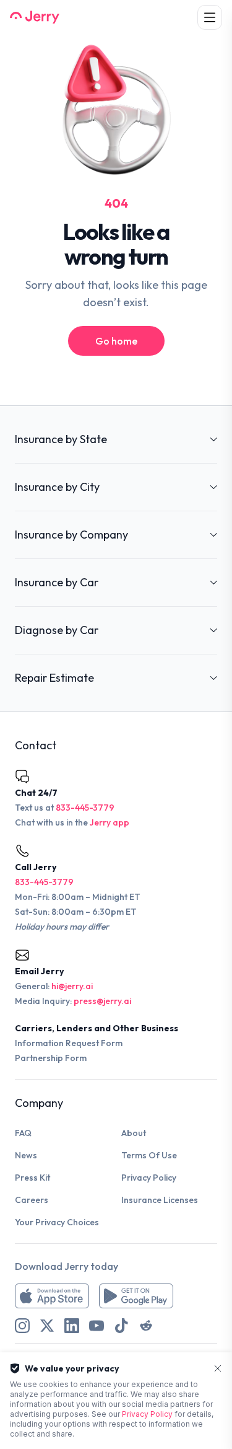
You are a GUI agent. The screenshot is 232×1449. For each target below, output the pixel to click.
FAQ (23, 1132)
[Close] (217, 1368)
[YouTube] (96, 1325)
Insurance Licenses (159, 1199)
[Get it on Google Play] (136, 1296)
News (26, 1155)
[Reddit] (146, 1325)
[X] (47, 1325)
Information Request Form (68, 1043)
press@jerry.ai (102, 1000)
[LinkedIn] (71, 1325)
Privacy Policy (148, 1177)
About (133, 1132)
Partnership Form (51, 1058)
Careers (31, 1199)
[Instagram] (22, 1325)
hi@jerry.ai (72, 986)
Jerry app (109, 822)
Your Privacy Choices (57, 1222)
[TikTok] (121, 1325)
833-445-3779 (85, 807)
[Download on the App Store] (52, 1296)
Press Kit (32, 1177)
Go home (116, 341)
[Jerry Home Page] (34, 17)
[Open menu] (209, 17)
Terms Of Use (149, 1155)
